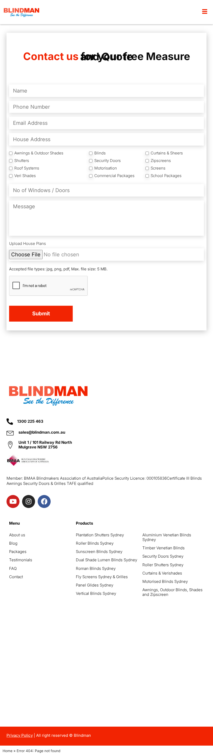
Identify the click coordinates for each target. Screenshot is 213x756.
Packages (17, 551)
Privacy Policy (19, 735)
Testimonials (20, 559)
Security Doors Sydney (162, 556)
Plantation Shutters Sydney (100, 534)
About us (17, 534)
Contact (16, 576)
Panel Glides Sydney (94, 585)
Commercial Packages (114, 175)
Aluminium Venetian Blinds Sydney (166, 537)
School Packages (166, 175)
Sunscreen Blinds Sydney (99, 551)
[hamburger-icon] (204, 12)
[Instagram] (28, 501)
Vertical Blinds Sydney (96, 593)
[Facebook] (44, 501)
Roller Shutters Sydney (162, 564)
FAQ (13, 568)
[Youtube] (12, 501)
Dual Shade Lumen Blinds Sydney (106, 559)
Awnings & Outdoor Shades (38, 153)
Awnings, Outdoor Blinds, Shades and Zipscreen (172, 592)
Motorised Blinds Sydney (165, 581)
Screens (158, 168)
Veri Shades (25, 175)
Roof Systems (26, 168)
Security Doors (107, 160)
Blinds (100, 153)
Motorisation (105, 168)
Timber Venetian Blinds (163, 547)
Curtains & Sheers (167, 153)
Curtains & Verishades (162, 573)
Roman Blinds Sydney (96, 568)
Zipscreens (161, 160)
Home (7, 751)
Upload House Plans (27, 243)
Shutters (21, 160)
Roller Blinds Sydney (95, 543)
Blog (13, 543)
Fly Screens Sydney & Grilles (102, 576)
